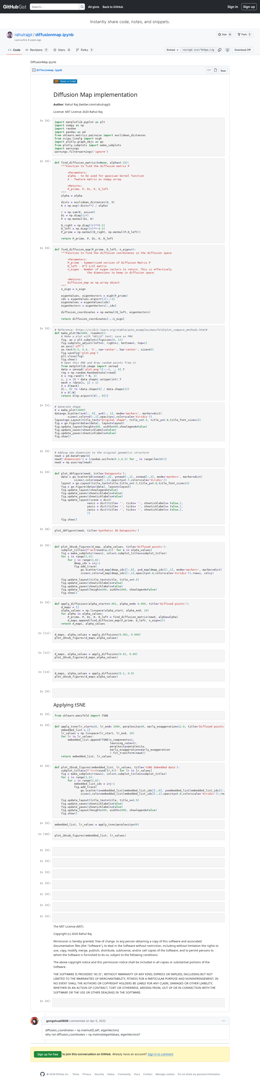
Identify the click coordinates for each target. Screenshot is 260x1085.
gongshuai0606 (57, 1021)
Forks (86, 50)
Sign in (233, 7)
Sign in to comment (160, 1054)
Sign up (249, 7)
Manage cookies (165, 1074)
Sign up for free (47, 1054)
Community (124, 1074)
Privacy (86, 1074)
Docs (137, 1074)
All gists (93, 7)
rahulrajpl (23, 34)
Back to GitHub (113, 7)
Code (16, 50)
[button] (219, 50)
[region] (130, 543)
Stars (64, 50)
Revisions (38, 50)
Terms (75, 1074)
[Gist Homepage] (15, 6)
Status (111, 1074)
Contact (147, 1074)
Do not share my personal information (199, 1074)
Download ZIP (243, 49)
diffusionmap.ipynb (54, 34)
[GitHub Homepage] (42, 1074)
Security (99, 1074)
